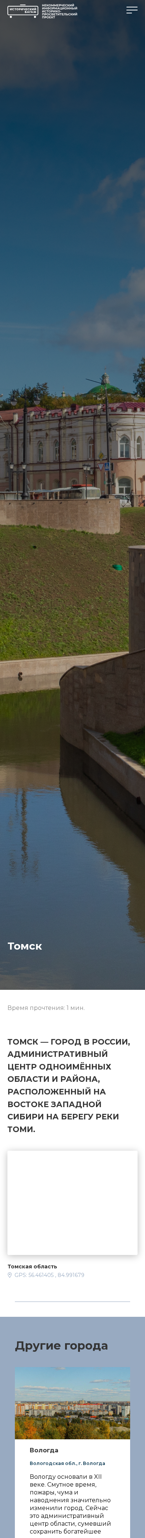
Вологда (44, 1450)
